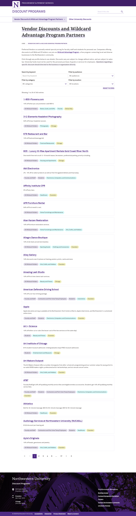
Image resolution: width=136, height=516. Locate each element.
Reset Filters (108, 88)
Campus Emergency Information (108, 496)
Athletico (28, 404)
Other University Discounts (80, 19)
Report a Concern (73, 514)
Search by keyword (29, 72)
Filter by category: (28, 80)
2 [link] (38, 456)
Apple (26, 307)
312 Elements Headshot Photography (42, 117)
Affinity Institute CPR (34, 186)
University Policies (104, 506)
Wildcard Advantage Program (68, 52)
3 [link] (43, 456)
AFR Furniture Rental (34, 203)
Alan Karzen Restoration (35, 220)
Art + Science (30, 326)
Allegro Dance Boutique (35, 238)
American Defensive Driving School (41, 290)
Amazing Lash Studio (34, 272)
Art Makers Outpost (33, 361)
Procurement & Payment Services (37, 3)
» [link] (71, 456)
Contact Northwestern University (109, 502)
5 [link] (51, 456)
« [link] (24, 456)
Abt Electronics (31, 169)
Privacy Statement (59, 514)
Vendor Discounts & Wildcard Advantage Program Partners (38, 19)
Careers (100, 499)
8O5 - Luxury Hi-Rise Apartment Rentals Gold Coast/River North (55, 151)
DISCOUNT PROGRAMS (28, 11)
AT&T (25, 380)
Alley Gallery (29, 255)
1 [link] (34, 456)
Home (23, 43)
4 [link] (47, 456)
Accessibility (39, 514)
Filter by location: (74, 80)
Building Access (103, 493)
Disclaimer (48, 514)
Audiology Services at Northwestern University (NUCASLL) (52, 421)
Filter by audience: (75, 72)
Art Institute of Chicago (35, 344)
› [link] (66, 456)
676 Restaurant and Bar (35, 134)
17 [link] (61, 456)
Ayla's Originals (31, 438)
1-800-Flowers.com (33, 99)
